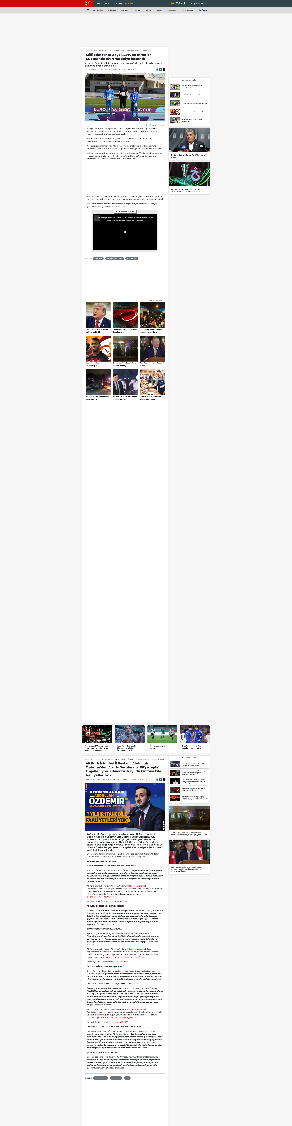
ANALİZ (159, 10)
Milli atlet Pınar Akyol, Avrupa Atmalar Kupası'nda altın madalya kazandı (125, 51)
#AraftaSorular (112, 957)
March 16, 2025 (121, 901)
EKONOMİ (125, 10)
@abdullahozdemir (136, 886)
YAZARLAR (172, 10)
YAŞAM (137, 10)
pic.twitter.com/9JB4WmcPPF (100, 897)
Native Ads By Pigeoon (157, 300)
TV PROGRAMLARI (103, 3)
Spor (95, 51)
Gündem (96, 759)
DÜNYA (148, 10)
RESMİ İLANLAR (187, 10)
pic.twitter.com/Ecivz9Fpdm (132, 957)
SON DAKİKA (98, 10)
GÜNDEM (112, 10)
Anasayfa (88, 51)
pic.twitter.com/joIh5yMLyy (127, 1017)
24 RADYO (128, 3)
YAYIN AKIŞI (117, 3)
